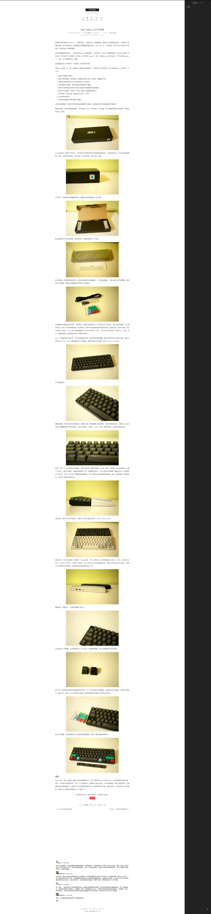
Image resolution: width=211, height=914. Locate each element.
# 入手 (80, 804)
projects (96, 19)
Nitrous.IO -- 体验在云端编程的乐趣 (118, 809)
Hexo (87, 911)
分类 (91, 19)
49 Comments (112, 32)
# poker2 (99, 804)
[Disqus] (92, 838)
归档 (87, 19)
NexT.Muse (93, 911)
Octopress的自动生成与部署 (64, 809)
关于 (101, 19)
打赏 (92, 798)
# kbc (95, 804)
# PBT (104, 804)
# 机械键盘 (85, 804)
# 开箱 (91, 804)
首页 (83, 19)
